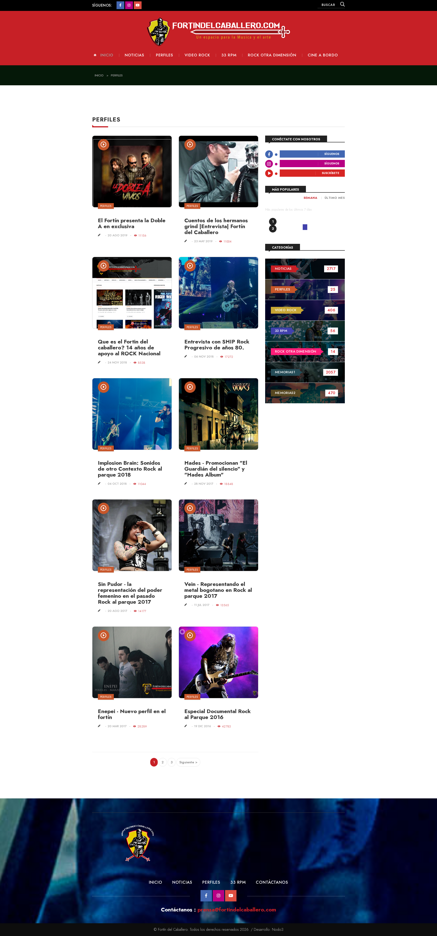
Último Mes (335, 198)
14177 (142, 611)
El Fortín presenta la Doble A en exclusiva (131, 223)
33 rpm (228, 55)
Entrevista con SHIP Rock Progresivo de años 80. (216, 344)
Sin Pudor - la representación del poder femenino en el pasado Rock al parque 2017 (130, 593)
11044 (142, 484)
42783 (226, 726)
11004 (227, 241)
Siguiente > (188, 762)
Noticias (134, 55)
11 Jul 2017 (201, 605)
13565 (224, 605)
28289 (142, 726)
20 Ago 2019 (117, 235)
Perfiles (164, 55)
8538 (141, 362)
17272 (229, 356)
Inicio (106, 55)
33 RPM (238, 882)
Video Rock (197, 55)
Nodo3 (277, 929)
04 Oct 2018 (117, 484)
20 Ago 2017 (117, 611)
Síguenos (331, 154)
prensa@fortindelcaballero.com (237, 909)
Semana (310, 198)
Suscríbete (330, 173)
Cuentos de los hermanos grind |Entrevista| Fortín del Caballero (216, 226)
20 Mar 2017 (117, 726)
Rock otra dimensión (272, 55)
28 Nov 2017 (203, 484)
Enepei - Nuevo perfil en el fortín (132, 714)
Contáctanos (272, 882)
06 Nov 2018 (204, 356)
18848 (228, 484)
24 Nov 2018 (117, 362)
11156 (142, 235)
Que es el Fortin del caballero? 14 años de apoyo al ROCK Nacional (129, 347)
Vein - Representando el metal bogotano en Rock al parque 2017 (218, 590)
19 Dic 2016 (202, 726)
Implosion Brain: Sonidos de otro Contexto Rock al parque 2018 (130, 469)
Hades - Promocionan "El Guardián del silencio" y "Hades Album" (215, 469)
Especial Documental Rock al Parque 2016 (217, 714)
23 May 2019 (203, 241)
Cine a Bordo (323, 55)
